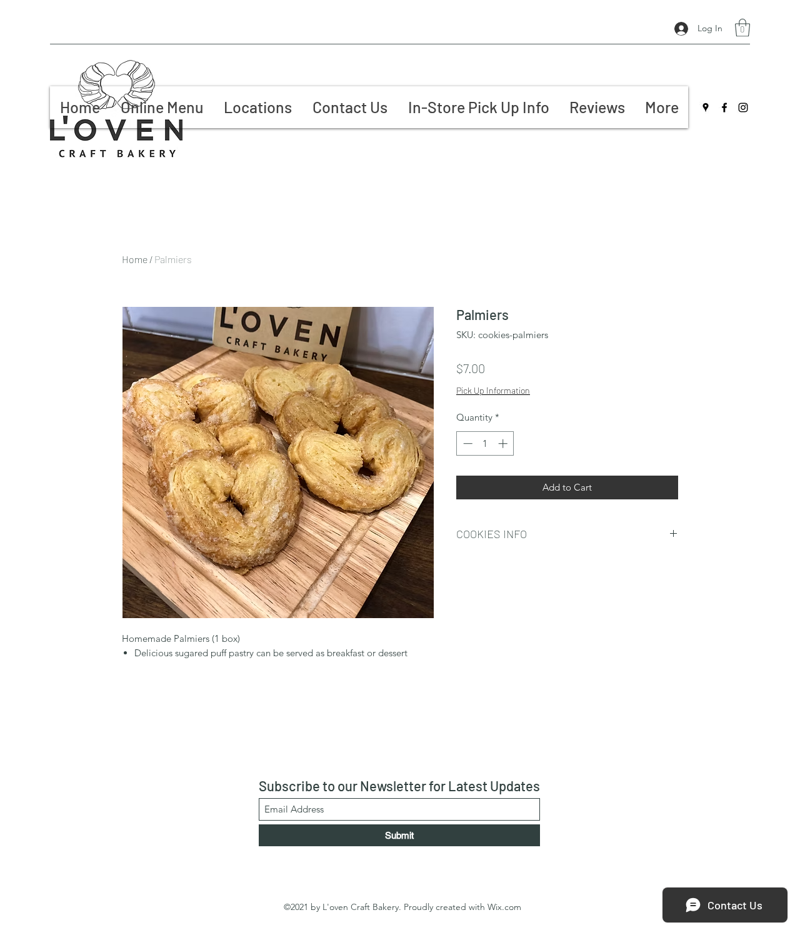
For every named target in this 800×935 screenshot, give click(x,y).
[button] (742, 28)
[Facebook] (724, 107)
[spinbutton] (485, 443)
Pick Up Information (493, 390)
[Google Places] (705, 107)
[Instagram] (743, 107)
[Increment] (504, 443)
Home (135, 259)
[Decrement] (466, 443)
